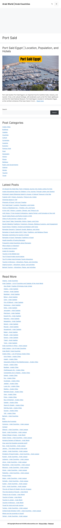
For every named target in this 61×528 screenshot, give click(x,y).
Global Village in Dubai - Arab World (13, 435)
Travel (4, 175)
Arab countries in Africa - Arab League (14, 346)
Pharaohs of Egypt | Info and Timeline (14, 202)
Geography (5, 154)
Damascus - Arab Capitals (12, 305)
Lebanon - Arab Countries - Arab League (15, 459)
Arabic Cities (6, 127)
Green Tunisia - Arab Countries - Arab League (17, 438)
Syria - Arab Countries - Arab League (14, 486)
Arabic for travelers (8, 251)
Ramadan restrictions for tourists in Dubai (15, 235)
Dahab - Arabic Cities (10, 375)
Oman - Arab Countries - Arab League (14, 470)
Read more (40, 101)
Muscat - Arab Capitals (11, 327)
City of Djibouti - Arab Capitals (13, 302)
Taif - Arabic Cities (10, 413)
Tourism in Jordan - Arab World (12, 500)
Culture (4, 138)
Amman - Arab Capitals (11, 291)
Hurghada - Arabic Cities (12, 381)
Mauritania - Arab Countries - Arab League (16, 465)
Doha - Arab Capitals (10, 308)
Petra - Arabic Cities (10, 397)
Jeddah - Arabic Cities (11, 383)
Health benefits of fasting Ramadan (13, 240)
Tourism (4, 173)
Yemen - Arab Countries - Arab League (14, 516)
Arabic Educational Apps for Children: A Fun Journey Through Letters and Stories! (28, 191)
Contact (4, 427)
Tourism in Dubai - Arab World (12, 497)
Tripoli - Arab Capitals (11, 340)
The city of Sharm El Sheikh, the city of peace (16, 489)
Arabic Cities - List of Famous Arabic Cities (16, 354)
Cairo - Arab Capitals (10, 299)
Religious (5, 162)
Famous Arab (6, 148)
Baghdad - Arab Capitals (12, 294)
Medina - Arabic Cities (11, 389)
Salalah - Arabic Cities (11, 402)
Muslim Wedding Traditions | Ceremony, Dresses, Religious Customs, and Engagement (30, 224)
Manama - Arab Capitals (11, 318)
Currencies (5, 140)
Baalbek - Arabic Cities (11, 367)
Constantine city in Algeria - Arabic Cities (17, 373)
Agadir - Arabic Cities (10, 359)
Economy (5, 146)
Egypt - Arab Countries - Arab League (14, 432)
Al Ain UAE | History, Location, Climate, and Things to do (20, 210)
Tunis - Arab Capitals (10, 343)
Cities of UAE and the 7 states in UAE (14, 218)
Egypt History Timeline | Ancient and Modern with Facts (20, 227)
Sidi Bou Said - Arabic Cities (13, 408)
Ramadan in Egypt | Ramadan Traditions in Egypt (18, 237)
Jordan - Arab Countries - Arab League (15, 451)
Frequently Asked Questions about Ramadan (16, 243)
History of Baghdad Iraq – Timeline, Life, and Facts (18, 208)
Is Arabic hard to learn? (9, 248)
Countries (5, 135)
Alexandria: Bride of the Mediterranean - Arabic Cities (21, 362)
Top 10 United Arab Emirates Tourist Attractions (17, 259)
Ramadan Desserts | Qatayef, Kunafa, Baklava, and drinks (20, 229)
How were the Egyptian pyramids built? (14, 443)
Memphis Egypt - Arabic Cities (13, 392)
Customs (5, 143)
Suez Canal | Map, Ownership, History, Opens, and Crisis (20, 221)
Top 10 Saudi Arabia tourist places (13, 256)
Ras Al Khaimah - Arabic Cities (13, 400)
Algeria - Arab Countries (10, 281)
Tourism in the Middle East (10, 254)
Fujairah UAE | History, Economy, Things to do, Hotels (19, 197)
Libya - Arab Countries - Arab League (14, 462)
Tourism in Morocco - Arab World (12, 502)
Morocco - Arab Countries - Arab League (15, 467)
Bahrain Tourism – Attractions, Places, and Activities (19, 267)
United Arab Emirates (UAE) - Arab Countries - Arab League (21, 511)
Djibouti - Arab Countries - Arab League (15, 429)
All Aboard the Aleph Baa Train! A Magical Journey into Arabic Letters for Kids (27, 189)
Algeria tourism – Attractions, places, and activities (18, 264)
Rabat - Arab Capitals (11, 332)
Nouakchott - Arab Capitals (12, 329)
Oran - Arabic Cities (10, 394)
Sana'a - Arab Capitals (11, 337)
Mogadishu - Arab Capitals (12, 321)
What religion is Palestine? (10, 246)
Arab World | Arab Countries (16, 4)
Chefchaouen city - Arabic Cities (14, 370)
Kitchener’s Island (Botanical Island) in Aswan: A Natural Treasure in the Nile (26, 194)
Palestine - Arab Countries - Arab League (15, 473)
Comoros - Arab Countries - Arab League (15, 424)
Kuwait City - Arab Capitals (12, 316)
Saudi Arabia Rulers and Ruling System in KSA (17, 216)
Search (4, 109)
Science (4, 167)
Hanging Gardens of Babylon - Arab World (15, 440)
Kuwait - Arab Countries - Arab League (14, 456)
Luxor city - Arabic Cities (11, 386)
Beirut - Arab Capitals (11, 297)
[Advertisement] (30, 20)
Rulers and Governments (10, 165)
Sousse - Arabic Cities (11, 410)
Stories (4, 170)
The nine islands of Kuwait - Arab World (15, 492)
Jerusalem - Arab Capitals (12, 310)
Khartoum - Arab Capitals (12, 313)
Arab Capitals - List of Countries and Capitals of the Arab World (22, 283)
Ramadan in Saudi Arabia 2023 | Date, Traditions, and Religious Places (25, 232)
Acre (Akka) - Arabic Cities (12, 356)
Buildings (5, 129)
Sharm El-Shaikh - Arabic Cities (14, 405)
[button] (52, 4)
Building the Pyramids (9, 421)
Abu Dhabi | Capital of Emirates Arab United (18, 286)
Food (4, 151)
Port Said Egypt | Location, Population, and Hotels (18, 205)
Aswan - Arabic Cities (11, 364)
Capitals (5, 132)
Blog (3, 419)
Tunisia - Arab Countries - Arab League (15, 508)
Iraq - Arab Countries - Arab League (13, 446)
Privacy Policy (6, 475)
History (4, 156)
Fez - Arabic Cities (9, 378)
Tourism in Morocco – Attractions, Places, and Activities (20, 262)
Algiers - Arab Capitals (11, 289)
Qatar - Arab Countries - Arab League (14, 478)
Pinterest (51, 523)
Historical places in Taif (9, 200)
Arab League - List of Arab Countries (14, 348)
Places (4, 159)
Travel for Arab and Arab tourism (12, 505)
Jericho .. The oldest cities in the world (14, 448)
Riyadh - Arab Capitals (11, 335)
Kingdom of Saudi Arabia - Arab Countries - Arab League (20, 454)
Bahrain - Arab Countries (10, 416)
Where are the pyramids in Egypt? (13, 513)
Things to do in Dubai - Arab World (13, 494)
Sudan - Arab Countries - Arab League (14, 484)
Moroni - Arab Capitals (11, 324)
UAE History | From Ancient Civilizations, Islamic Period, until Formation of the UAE (28, 213)
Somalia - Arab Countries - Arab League (15, 481)
